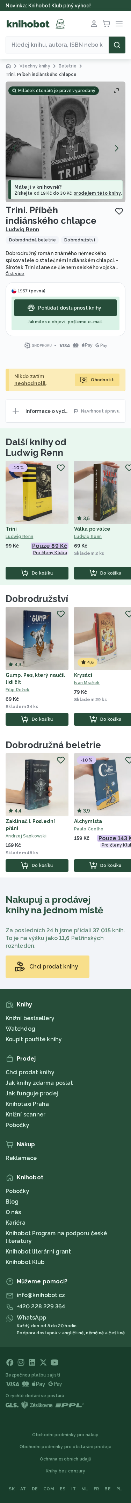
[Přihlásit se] (94, 24)
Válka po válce (92, 529)
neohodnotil (30, 383)
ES (63, 1488)
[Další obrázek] (116, 148)
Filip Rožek (17, 689)
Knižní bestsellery (30, 1018)
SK (12, 1488)
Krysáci (83, 675)
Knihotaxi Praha (27, 1104)
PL (119, 1488)
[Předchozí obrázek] (14, 148)
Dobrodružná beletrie (53, 745)
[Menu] (119, 24)
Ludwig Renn (22, 229)
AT (23, 1488)
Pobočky (17, 1125)
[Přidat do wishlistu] (119, 211)
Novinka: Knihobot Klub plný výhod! (49, 5)
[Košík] (106, 24)
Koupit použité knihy (34, 1039)
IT (73, 1488)
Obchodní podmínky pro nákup (65, 1434)
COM (48, 1488)
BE (107, 1488)
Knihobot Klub (25, 1262)
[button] (65, 142)
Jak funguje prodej (32, 1093)
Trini (11, 529)
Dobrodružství (37, 599)
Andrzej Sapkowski (26, 836)
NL (84, 1488)
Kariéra (16, 1222)
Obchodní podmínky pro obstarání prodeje (66, 1446)
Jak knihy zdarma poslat (39, 1083)
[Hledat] (117, 45)
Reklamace (21, 1158)
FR (96, 1488)
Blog (12, 1201)
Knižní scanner (25, 1114)
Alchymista (88, 821)
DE (35, 1488)
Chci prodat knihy (30, 1072)
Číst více (15, 273)
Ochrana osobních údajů (66, 1459)
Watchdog (20, 1028)
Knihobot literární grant (38, 1251)
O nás (13, 1212)
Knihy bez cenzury (65, 1471)
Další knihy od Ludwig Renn (36, 447)
